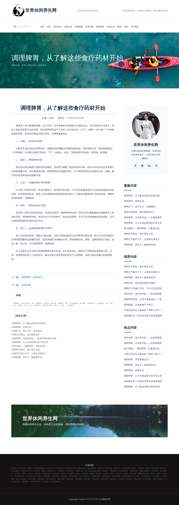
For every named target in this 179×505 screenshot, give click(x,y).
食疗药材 (27, 303)
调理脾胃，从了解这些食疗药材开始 (142, 196)
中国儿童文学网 (47, 305)
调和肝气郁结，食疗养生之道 (138, 234)
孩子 (66, 303)
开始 (33, 303)
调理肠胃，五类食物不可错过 (138, 305)
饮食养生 (42, 65)
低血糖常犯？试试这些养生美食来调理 (143, 316)
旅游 (119, 26)
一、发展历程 (69, 305)
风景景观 (79, 26)
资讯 (49, 26)
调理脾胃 (16, 303)
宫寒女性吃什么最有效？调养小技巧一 (143, 310)
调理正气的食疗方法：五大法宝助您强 (143, 288)
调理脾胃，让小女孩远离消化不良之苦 (143, 223)
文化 (14, 305)
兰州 (29, 305)
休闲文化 (68, 26)
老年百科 (53, 303)
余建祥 (20, 305)
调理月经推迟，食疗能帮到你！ (139, 212)
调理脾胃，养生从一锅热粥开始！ (140, 245)
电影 (25, 305)
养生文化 (58, 26)
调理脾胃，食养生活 (32, 277)
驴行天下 (56, 305)
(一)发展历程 (99, 303)
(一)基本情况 (37, 305)
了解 (21, 303)
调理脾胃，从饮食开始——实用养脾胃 (143, 218)
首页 (42, 26)
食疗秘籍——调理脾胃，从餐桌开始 (141, 228)
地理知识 (60, 303)
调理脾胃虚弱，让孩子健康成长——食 (143, 299)
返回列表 (26, 285)
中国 (111, 303)
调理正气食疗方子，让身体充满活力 (142, 239)
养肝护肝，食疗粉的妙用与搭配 (139, 283)
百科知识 (39, 303)
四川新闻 (82, 303)
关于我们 (135, 26)
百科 (126, 26)
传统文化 (111, 26)
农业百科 (46, 303)
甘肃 (106, 303)
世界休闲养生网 (41, 10)
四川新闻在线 (74, 303)
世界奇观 (89, 26)
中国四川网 (90, 303)
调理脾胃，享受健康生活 (136, 360)
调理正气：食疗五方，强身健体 (139, 207)
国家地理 (100, 26)
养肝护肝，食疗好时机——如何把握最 (143, 294)
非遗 (62, 305)
